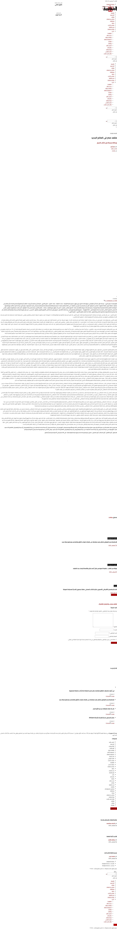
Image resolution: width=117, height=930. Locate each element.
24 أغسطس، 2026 (113, 825)
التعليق (115, 627)
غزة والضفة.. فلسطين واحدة (109, 820)
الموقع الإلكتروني (113, 636)
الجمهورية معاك (108, 39)
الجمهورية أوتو (110, 752)
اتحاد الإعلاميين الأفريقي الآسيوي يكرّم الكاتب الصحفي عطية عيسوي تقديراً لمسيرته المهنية (90, 589)
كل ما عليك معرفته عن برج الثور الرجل (103, 708)
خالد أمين (112, 147)
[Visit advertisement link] (92, 440)
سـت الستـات (111, 771)
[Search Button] (106, 121)
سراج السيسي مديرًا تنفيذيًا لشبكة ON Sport (101, 717)
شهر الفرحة (111, 773)
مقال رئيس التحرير (108, 54)
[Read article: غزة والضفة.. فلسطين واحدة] (58, 814)
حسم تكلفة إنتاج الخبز (110, 853)
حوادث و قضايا (111, 29)
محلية (113, 793)
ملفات (112, 17)
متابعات (110, 43)
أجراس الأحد (109, 45)
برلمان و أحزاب (111, 25)
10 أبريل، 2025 (114, 149)
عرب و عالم (109, 35)
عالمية (112, 779)
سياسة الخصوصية (110, 4)
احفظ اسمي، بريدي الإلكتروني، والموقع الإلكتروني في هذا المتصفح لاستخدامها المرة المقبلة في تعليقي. (91, 640)
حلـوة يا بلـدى (111, 764)
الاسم (115, 630)
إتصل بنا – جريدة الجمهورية (108, 863)
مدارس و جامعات (110, 19)
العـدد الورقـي (108, 52)
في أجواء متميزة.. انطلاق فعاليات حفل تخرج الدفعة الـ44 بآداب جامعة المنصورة (91, 691)
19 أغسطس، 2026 (113, 545)
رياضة (113, 23)
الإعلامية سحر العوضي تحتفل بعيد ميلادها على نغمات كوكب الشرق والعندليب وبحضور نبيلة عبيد (89, 542)
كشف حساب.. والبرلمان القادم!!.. (108, 604)
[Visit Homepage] (110, 11)
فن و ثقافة (111, 27)
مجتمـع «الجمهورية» (112, 538)
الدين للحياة (111, 756)
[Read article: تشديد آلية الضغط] (58, 830)
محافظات (112, 21)
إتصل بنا (115, 925)
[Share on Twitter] (104, 301)
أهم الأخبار (112, 748)
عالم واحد (109, 47)
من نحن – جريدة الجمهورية (108, 865)
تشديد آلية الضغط (112, 836)
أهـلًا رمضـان (111, 746)
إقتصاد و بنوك (108, 37)
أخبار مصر (112, 15)
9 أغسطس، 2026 (113, 572)
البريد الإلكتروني (113, 633)
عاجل (113, 775)
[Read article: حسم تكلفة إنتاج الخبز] (58, 847)
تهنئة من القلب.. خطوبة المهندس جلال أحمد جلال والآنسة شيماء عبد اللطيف (95, 568)
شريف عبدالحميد (111, 823)
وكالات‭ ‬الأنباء (111, 840)
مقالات (112, 801)
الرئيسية (112, 13)
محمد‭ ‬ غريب (112, 856)
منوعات (110, 41)
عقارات (112, 783)
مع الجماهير (109, 50)
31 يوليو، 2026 (113, 593)
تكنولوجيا (110, 33)
